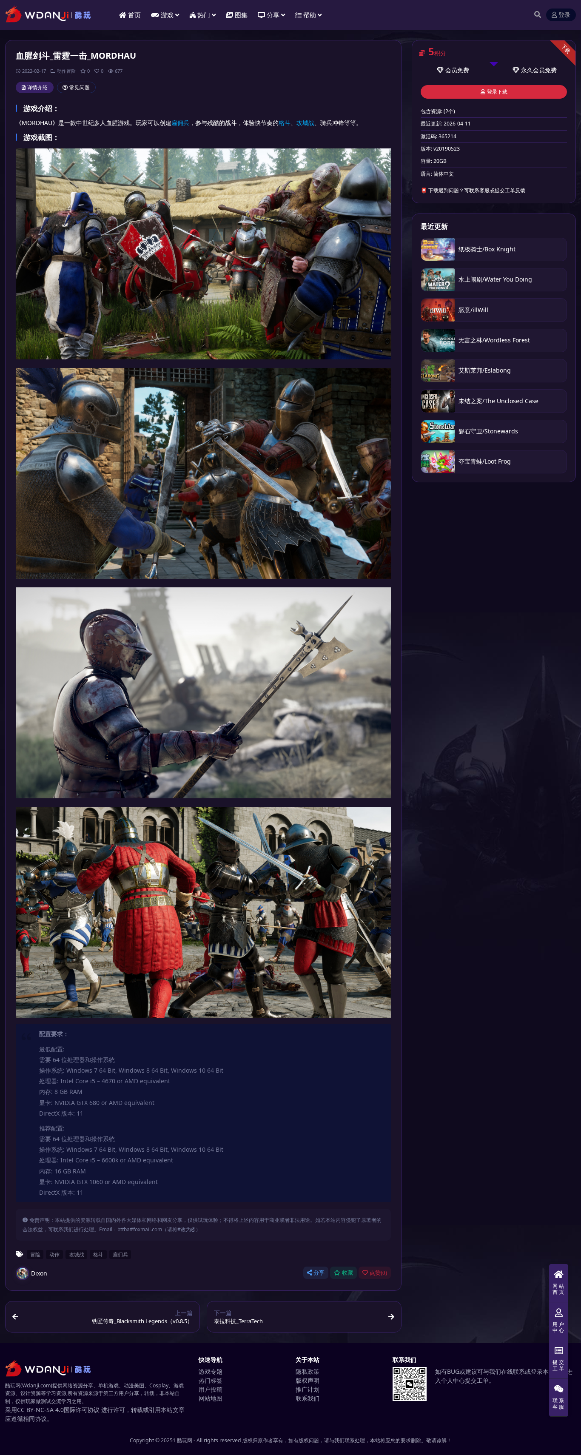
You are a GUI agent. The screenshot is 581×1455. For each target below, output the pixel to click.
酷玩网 (184, 1440)
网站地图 (210, 1398)
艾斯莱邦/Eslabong (485, 370)
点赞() (378, 1273)
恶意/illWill (473, 310)
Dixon (39, 1273)
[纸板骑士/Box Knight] (438, 249)
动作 (54, 1254)
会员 (451, 70)
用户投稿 (210, 1389)
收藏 (347, 1273)
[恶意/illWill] (438, 310)
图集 (241, 15)
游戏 (167, 15)
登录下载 (497, 92)
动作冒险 (66, 71)
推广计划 (307, 1389)
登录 (564, 15)
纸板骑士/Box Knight (487, 249)
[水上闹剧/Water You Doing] (438, 279)
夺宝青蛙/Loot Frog (485, 461)
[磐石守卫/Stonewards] (438, 431)
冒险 (35, 1254)
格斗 (284, 123)
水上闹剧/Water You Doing (495, 279)
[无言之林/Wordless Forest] (438, 340)
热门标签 (210, 1380)
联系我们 (307, 1398)
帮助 (309, 15)
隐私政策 (307, 1371)
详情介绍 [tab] (37, 87)
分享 (319, 1273)
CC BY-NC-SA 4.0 (40, 1410)
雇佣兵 (180, 123)
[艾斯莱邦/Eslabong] (438, 370)
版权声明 (307, 1380)
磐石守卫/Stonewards (488, 431)
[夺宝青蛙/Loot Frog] (438, 461)
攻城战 (305, 123)
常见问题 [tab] (79, 87)
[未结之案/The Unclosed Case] (438, 401)
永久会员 (533, 70)
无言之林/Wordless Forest (494, 340)
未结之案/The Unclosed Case (498, 401)
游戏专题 (210, 1371)
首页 (134, 15)
